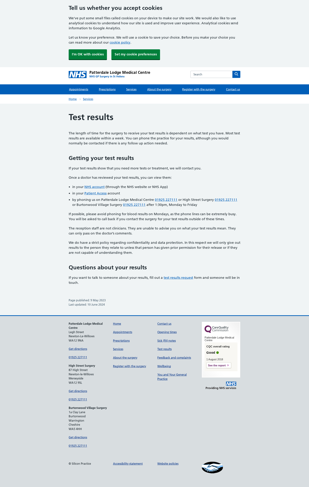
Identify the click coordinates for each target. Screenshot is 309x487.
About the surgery (159, 89)
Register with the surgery (198, 89)
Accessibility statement (128, 463)
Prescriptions (107, 89)
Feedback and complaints (174, 357)
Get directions (78, 349)
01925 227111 (166, 200)
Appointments (78, 89)
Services (131, 89)
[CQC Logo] (217, 332)
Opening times (167, 332)
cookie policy (120, 42)
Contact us (233, 89)
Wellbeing (164, 366)
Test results (164, 349)
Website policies (167, 463)
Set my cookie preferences (136, 54)
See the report (217, 365)
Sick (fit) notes (166, 340)
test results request (178, 278)
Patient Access (95, 193)
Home (73, 99)
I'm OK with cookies (88, 54)
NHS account (94, 187)
